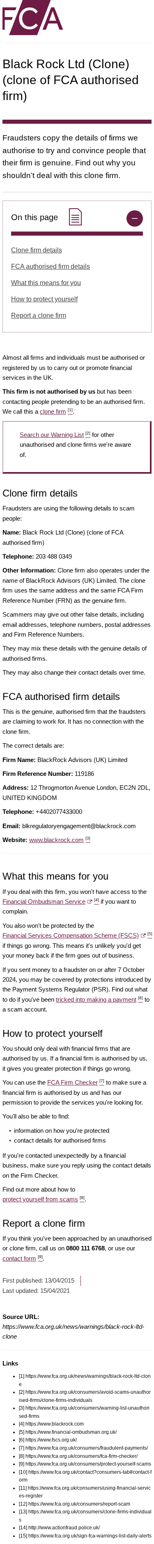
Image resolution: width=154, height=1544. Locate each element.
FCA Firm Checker (75, 1082)
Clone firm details (36, 250)
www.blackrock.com (59, 839)
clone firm (56, 411)
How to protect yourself (44, 299)
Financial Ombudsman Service (50, 901)
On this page (35, 217)
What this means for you (46, 282)
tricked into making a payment (99, 999)
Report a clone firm (38, 315)
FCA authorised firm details (50, 266)
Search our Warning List (55, 434)
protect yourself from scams (43, 1199)
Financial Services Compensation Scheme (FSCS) (77, 935)
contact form (22, 1258)
